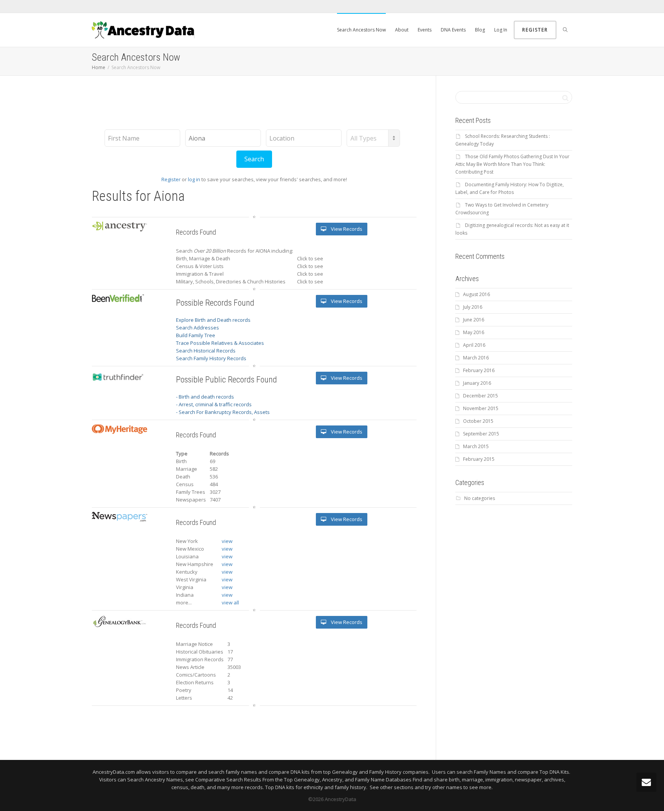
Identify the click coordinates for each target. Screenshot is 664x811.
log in (194, 179)
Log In (500, 29)
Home (98, 67)
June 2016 (473, 319)
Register (535, 29)
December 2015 (480, 395)
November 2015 (480, 408)
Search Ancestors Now (361, 29)
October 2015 (478, 421)
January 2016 (477, 383)
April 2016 (474, 345)
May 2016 (473, 332)
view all (230, 602)
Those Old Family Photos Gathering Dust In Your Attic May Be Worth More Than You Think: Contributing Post (512, 164)
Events (425, 29)
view (227, 541)
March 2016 (476, 357)
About (401, 29)
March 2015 (476, 446)
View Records (346, 228)
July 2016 (472, 307)
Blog (480, 29)
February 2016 (479, 370)
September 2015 (481, 433)
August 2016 (476, 294)
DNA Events (453, 29)
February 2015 (479, 459)
